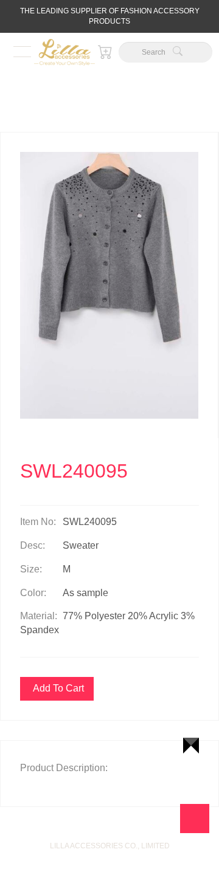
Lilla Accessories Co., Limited (110, 846)
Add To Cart (58, 688)
